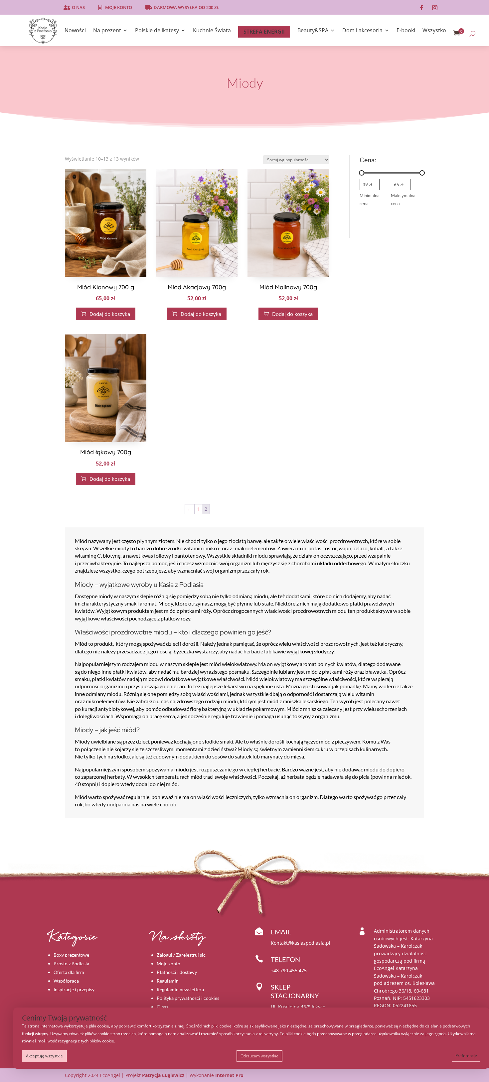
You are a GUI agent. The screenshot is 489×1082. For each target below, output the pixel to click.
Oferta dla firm (69, 972)
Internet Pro (229, 1075)
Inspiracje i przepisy (74, 989)
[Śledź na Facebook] (421, 7)
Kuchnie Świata (212, 31)
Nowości (75, 31)
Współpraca (66, 981)
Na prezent (107, 31)
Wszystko (434, 31)
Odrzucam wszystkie (259, 1056)
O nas (78, 7)
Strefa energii (264, 31)
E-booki (406, 31)
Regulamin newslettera (180, 989)
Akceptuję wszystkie (44, 1056)
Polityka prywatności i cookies (188, 998)
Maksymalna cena (403, 199)
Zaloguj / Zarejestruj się (181, 955)
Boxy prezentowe (71, 955)
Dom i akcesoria (362, 31)
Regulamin (168, 981)
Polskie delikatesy (157, 31)
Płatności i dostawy (177, 972)
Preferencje (466, 1055)
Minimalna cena (370, 199)
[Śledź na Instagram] (434, 7)
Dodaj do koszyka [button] (105, 314)
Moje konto (118, 7)
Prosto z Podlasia (71, 963)
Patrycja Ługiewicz (163, 1075)
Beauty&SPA (312, 31)
